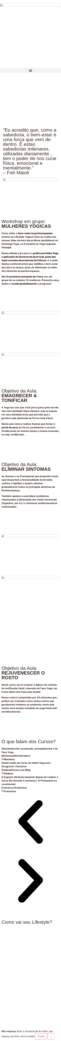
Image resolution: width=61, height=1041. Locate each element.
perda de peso (9, 427)
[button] (30, 70)
